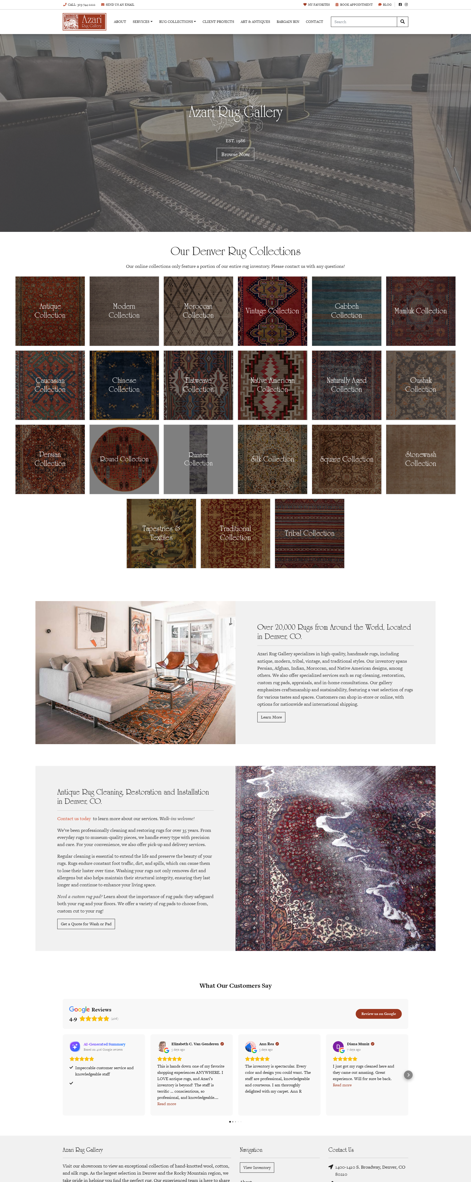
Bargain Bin (288, 21)
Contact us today (74, 818)
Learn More (271, 717)
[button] (62, 1075)
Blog (387, 4)
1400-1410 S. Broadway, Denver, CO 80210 (370, 1170)
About (120, 21)
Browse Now (235, 154)
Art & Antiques (255, 21)
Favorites (319, 4)
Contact (314, 21)
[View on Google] (162, 1046)
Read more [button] (166, 1104)
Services (141, 21)
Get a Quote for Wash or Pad (86, 924)
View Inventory (257, 1167)
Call (81, 4)
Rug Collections (176, 21)
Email (120, 4)
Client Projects (218, 21)
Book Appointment (356, 4)
